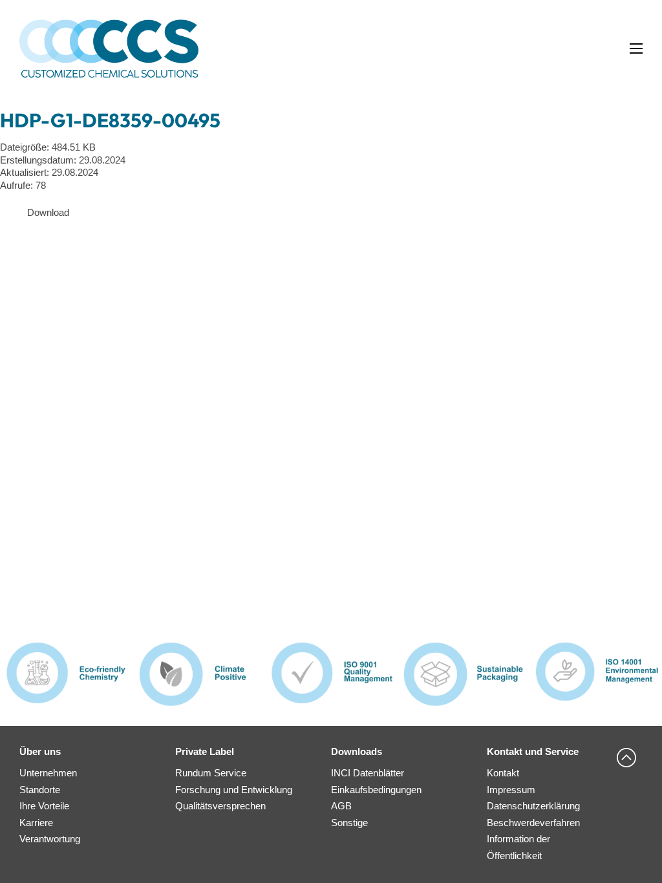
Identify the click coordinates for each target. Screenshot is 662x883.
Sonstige (349, 822)
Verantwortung (49, 838)
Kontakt (503, 772)
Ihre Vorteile (44, 805)
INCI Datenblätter (367, 772)
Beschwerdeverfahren (533, 822)
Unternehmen (48, 772)
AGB (341, 805)
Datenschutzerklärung (533, 805)
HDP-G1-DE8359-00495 (110, 120)
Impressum (511, 789)
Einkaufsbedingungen (376, 789)
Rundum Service (210, 772)
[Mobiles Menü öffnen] (636, 48)
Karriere (36, 822)
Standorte (39, 789)
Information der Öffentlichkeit (518, 847)
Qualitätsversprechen (220, 805)
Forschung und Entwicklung (233, 789)
